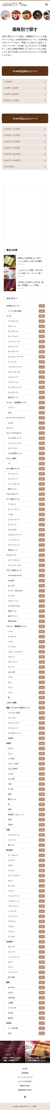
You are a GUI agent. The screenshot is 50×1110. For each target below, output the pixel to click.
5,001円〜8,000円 (11, 94)
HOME (25, 1069)
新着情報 (25, 1073)
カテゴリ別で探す (25, 1081)
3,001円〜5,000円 (11, 88)
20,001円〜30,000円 (12, 148)
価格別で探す (25, 1086)
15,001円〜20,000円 (12, 141)
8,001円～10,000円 (11, 100)
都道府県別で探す (25, 1090)
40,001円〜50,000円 (12, 160)
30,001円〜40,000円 (12, 154)
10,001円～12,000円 (12, 129)
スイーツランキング (25, 1077)
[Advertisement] (25, 213)
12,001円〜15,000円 (12, 135)
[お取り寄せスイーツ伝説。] (14, 4)
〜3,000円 (8, 82)
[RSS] (25, 1096)
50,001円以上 (9, 167)
